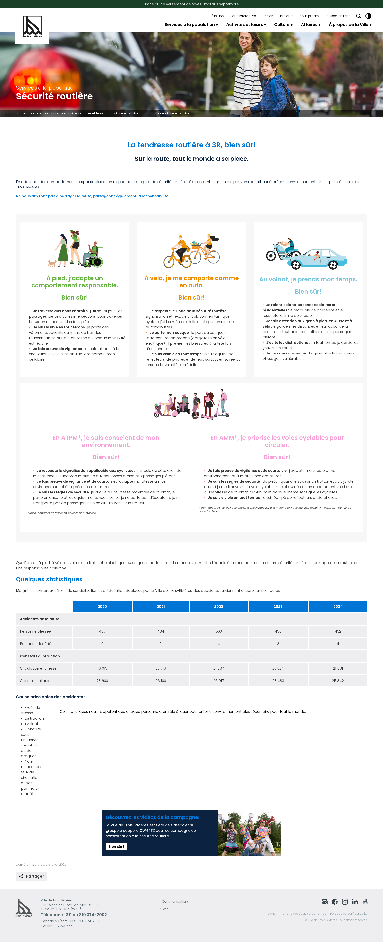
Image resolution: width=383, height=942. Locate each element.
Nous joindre (309, 16)
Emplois (268, 16)
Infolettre (287, 16)
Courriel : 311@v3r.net (56, 926)
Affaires (309, 24)
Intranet (271, 914)
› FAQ (164, 908)
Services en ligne (337, 16)
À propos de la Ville (348, 24)
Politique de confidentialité (349, 914)
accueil (21, 113)
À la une (217, 16)
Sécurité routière (126, 113)
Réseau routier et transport (90, 113)
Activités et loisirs (244, 24)
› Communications (174, 901)
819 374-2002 (93, 915)
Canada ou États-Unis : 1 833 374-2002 (70, 921)
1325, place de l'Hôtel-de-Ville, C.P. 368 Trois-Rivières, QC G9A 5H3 (70, 907)
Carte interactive (243, 16)
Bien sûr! (116, 846)
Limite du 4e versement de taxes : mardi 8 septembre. (191, 4)
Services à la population (190, 24)
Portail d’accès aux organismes (303, 914)
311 (69, 915)
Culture (282, 24)
